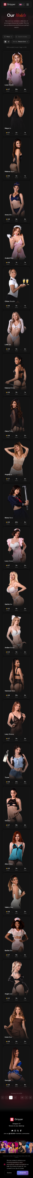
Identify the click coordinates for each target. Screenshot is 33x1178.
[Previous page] (6, 1097)
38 (22, 1097)
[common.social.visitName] (12, 1150)
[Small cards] (8, 41)
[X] (18, 1131)
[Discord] (12, 1131)
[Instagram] (15, 1131)
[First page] (2, 1097)
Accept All (23, 1172)
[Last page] (30, 1097)
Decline (9, 1172)
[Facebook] (21, 1131)
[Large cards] (5, 41)
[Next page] (26, 1097)
